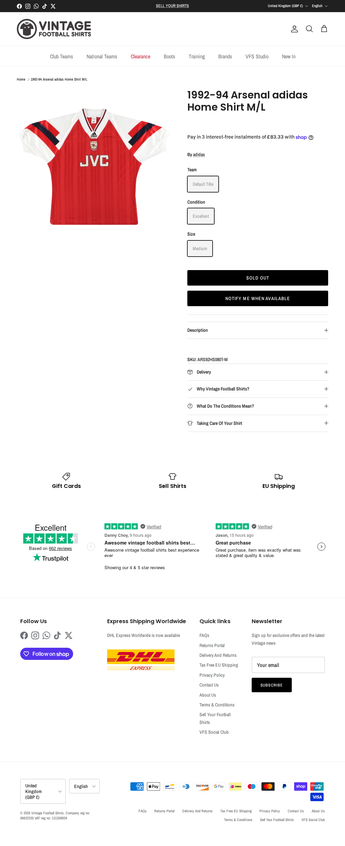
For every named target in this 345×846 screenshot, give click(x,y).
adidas (199, 154)
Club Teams (61, 56)
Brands (225, 56)
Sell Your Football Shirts (277, 819)
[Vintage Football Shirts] (54, 29)
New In (288, 56)
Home (21, 79)
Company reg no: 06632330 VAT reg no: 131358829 (55, 815)
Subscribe (271, 685)
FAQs (204, 635)
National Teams (102, 56)
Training (197, 56)
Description (197, 330)
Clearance (140, 56)
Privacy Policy (212, 675)
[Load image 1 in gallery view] (94, 167)
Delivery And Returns (218, 655)
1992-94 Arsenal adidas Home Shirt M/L (59, 79)
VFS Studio (257, 56)
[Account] (293, 29)
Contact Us (209, 685)
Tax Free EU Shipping (218, 665)
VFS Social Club (214, 732)
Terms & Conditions (216, 705)
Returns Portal (212, 645)
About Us (207, 695)
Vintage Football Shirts (47, 813)
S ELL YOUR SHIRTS (172, 5)
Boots (169, 56)
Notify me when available (257, 298)
